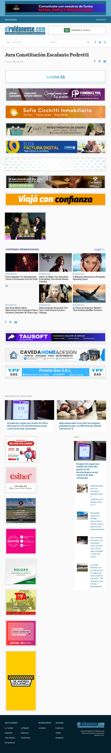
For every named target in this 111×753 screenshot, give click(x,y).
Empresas (25, 733)
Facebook (59, 728)
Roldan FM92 (11, 20)
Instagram (59, 737)
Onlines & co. (99, 735)
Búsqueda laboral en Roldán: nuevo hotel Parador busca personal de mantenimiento (97, 521)
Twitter (58, 733)
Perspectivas (10, 742)
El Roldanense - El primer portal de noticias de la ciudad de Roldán (25, 30)
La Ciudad (9, 728)
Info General (10, 737)
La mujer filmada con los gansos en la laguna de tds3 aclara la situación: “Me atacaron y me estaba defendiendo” (96, 575)
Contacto (101, 20)
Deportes (8, 733)
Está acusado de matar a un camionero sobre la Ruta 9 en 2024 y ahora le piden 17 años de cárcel (96, 547)
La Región (25, 728)
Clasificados (25, 737)
